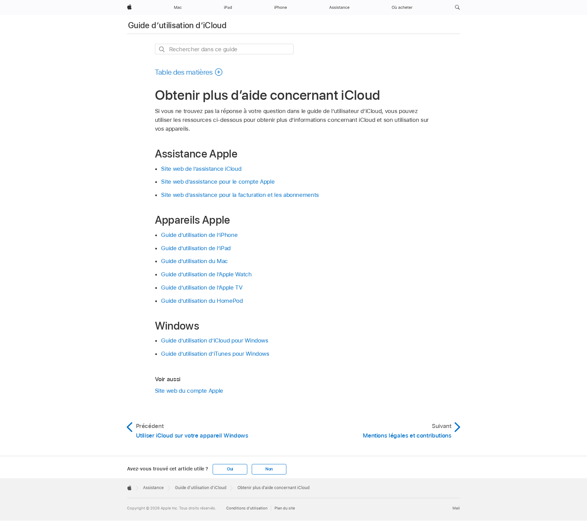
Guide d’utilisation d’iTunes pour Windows (215, 353)
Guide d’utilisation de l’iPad (196, 248)
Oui (230, 469)
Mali (456, 508)
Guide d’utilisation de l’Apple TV (201, 287)
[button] (457, 7)
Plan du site (284, 508)
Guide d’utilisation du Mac (194, 261)
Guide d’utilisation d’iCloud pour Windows (214, 340)
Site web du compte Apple (189, 390)
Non (269, 469)
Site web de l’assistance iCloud (201, 168)
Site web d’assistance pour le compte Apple (217, 181)
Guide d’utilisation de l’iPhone (199, 234)
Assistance (153, 487)
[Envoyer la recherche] (162, 49)
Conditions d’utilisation (246, 508)
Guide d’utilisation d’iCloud (177, 25)
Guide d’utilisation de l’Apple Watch (206, 274)
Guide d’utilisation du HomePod (202, 300)
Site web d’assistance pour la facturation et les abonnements (240, 194)
